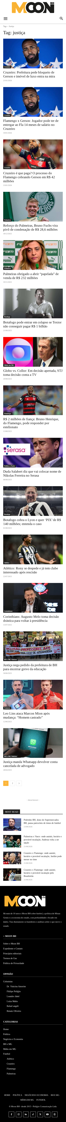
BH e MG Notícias (10, 659)
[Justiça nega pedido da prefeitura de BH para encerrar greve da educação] (33, 646)
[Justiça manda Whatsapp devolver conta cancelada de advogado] (33, 743)
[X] (40, 1114)
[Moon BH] (33, 7)
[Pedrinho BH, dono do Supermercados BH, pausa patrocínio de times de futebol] (12, 824)
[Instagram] (18, 1114)
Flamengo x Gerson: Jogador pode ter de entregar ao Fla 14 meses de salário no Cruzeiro (30, 125)
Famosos (7, 708)
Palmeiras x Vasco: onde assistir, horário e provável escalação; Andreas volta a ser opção (43, 839)
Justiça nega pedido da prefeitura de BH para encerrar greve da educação (30, 667)
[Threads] (55, 1114)
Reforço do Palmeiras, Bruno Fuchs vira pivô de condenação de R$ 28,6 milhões (30, 227)
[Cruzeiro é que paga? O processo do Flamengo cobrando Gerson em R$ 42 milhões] (33, 154)
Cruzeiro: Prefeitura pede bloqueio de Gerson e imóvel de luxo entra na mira (29, 74)
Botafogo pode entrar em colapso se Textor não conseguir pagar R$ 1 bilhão (32, 324)
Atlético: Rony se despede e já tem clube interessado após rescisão (30, 570)
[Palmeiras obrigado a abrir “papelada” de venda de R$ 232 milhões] (33, 255)
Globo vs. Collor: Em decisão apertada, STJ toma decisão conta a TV (32, 373)
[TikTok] (33, 1114)
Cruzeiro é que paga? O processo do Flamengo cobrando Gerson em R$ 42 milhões (29, 177)
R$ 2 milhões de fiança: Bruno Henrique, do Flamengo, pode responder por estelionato (31, 423)
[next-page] (19, 783)
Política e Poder (9, 466)
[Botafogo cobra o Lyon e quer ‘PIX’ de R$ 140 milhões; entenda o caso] (33, 501)
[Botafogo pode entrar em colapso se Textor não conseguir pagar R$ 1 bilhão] (33, 303)
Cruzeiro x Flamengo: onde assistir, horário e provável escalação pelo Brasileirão (40, 873)
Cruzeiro (7, 67)
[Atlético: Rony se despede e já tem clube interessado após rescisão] (33, 549)
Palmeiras (7, 220)
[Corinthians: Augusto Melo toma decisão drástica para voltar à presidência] (33, 598)
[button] (5, 19)
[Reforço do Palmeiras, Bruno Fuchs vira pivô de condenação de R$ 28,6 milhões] (33, 207)
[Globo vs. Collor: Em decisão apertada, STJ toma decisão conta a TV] (33, 352)
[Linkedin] (26, 1114)
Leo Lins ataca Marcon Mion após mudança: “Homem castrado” (26, 715)
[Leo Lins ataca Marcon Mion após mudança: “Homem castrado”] (33, 694)
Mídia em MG (9, 365)
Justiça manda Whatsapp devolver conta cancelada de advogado (30, 764)
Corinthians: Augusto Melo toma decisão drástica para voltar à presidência (31, 619)
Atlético (6, 563)
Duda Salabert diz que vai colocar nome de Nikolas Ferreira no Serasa (32, 473)
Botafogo (7, 317)
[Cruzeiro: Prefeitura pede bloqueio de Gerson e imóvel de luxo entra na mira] (33, 53)
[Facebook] (11, 1114)
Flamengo (7, 413)
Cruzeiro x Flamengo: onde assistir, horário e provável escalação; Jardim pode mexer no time (43, 856)
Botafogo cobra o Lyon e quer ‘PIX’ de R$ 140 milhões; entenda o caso (32, 522)
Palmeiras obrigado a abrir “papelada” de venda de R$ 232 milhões (31, 276)
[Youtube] (47, 1114)
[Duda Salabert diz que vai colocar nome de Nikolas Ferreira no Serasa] (33, 452)
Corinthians (8, 611)
